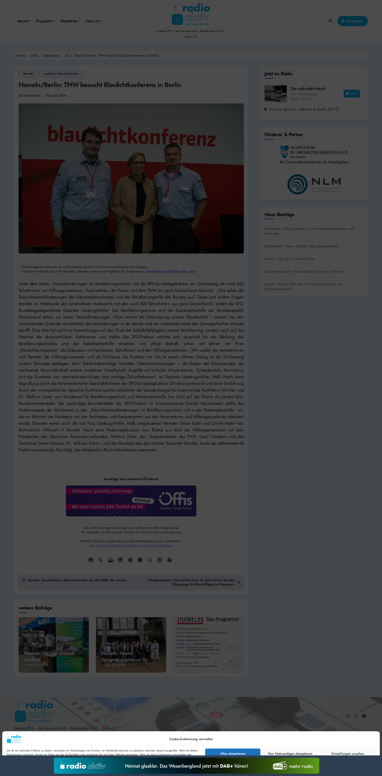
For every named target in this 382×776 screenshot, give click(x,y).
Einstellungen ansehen (348, 753)
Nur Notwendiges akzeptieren (290, 753)
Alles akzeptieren (232, 753)
